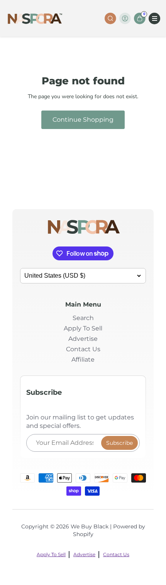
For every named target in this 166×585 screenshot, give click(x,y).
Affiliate (83, 359)
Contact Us (83, 349)
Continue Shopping (83, 119)
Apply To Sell (83, 328)
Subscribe (119, 442)
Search (83, 318)
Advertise (83, 338)
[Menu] (154, 18)
